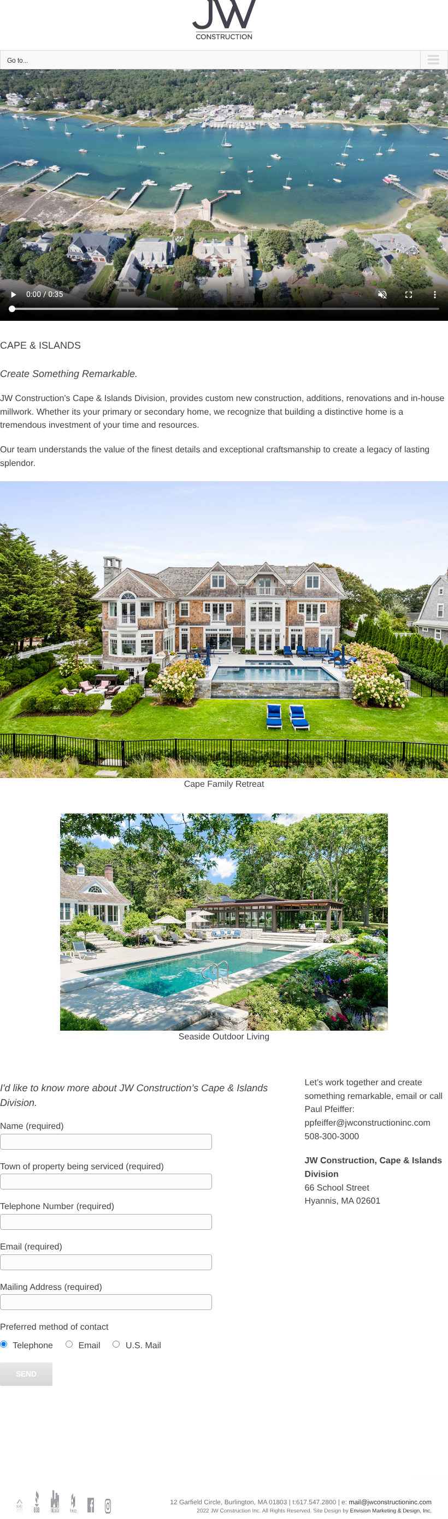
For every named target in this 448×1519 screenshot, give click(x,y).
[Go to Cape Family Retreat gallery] (224, 641)
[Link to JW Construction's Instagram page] (108, 1502)
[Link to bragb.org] (55, 1501)
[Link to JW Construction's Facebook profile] (90, 1501)
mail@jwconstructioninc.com (390, 1502)
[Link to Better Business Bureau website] (37, 1501)
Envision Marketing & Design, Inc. (391, 1511)
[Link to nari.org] (19, 1501)
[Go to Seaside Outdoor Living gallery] (224, 934)
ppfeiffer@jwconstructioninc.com (368, 1123)
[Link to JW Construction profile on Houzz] (73, 1501)
